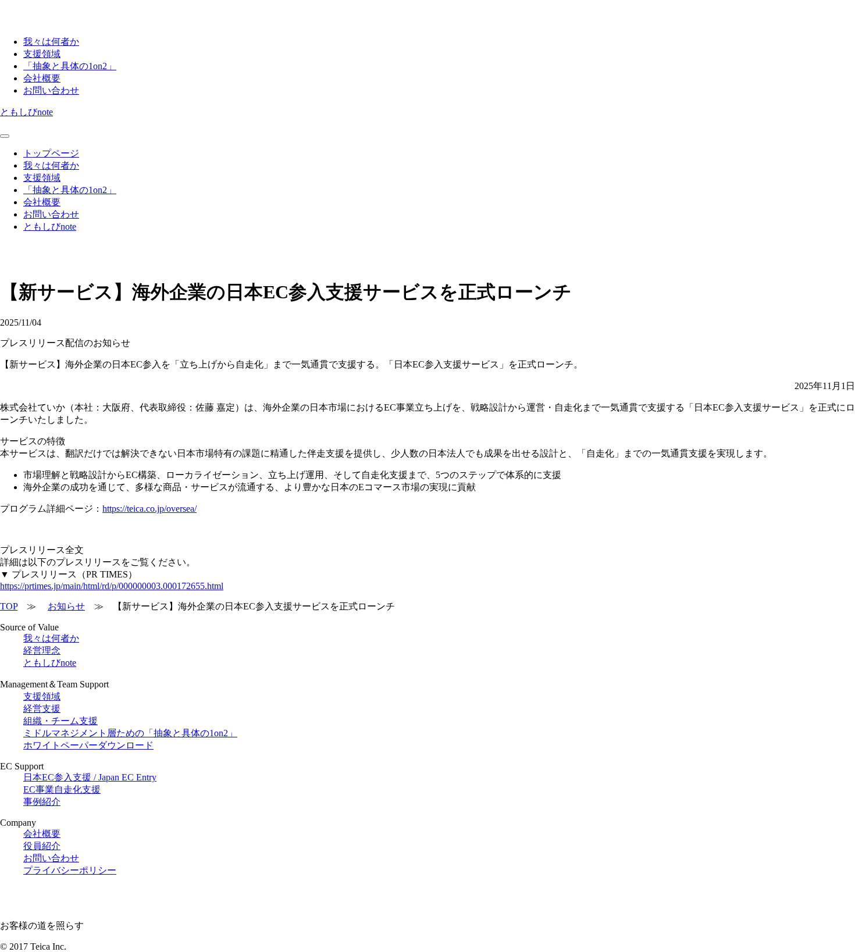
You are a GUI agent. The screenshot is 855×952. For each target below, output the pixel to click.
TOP (8, 606)
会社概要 (41, 78)
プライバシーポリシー (69, 870)
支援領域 (41, 54)
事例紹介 (41, 802)
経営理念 (41, 650)
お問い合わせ (51, 90)
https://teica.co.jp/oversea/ (149, 509)
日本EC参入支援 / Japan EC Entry (89, 777)
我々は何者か (51, 42)
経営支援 (41, 709)
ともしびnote (26, 112)
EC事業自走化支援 (62, 789)
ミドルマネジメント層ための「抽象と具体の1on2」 (130, 733)
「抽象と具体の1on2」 (69, 66)
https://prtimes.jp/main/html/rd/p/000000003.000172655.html (111, 586)
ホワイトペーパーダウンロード (88, 745)
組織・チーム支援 (60, 721)
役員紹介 (41, 846)
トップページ (51, 153)
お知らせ (66, 606)
